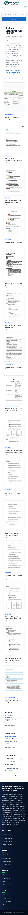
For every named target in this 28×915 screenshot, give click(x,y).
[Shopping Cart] (24, 8)
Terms (5, 895)
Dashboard (6, 865)
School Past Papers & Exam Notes (11, 769)
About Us (6, 875)
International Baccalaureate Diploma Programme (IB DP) (11, 718)
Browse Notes (7, 835)
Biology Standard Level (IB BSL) (10, 737)
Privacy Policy (7, 898)
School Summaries (10, 761)
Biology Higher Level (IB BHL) (11, 742)
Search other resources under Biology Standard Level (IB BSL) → (12, 72)
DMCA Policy (7, 901)
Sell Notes (6, 855)
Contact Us (6, 878)
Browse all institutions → (10, 725)
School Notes (9, 758)
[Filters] (24, 14)
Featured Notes (7, 841)
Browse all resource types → (11, 775)
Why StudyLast (7, 844)
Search (14, 19)
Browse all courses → (10, 747)
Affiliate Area (7, 861)
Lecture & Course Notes (10, 765)
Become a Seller (8, 858)
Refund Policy (7, 885)
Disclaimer (6, 905)
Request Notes (7, 838)
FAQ (4, 881)
